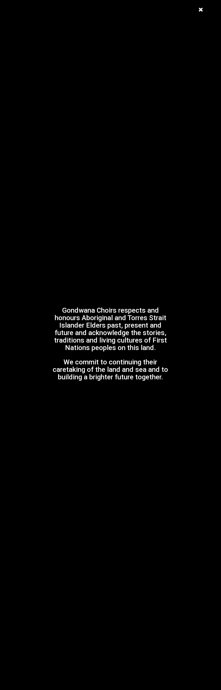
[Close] (201, 8)
